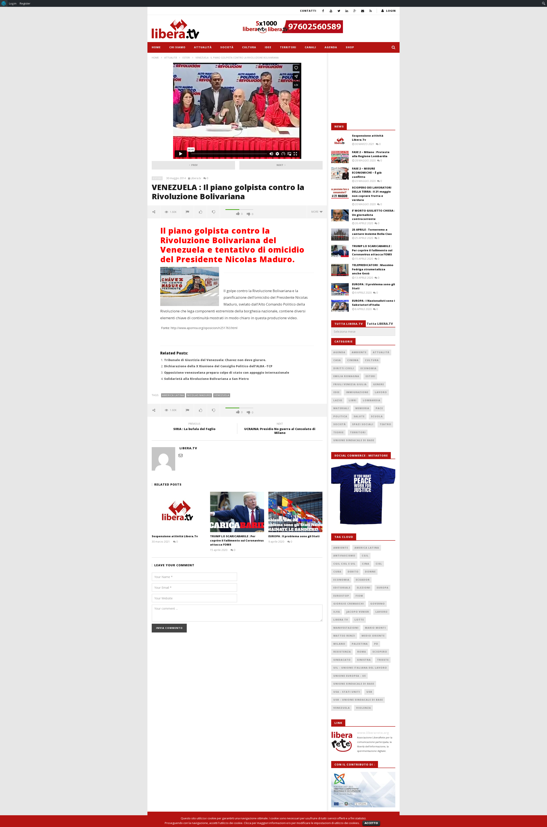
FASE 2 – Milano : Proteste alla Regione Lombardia (371, 154)
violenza (363, 707)
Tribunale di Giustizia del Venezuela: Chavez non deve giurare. (215, 360)
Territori (288, 47)
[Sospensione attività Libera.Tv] (179, 512)
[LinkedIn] (347, 11)
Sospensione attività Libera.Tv (175, 536)
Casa (337, 360)
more (315, 212)
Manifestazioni (346, 627)
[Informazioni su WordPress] (3, 3)
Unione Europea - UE (349, 675)
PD (376, 643)
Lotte (359, 619)
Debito (353, 571)
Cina (365, 563)
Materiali (341, 408)
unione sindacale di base (353, 683)
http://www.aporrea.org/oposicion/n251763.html (204, 328)
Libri (352, 400)
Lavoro (381, 392)
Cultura (249, 47)
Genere (378, 384)
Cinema (353, 360)
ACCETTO (371, 823)
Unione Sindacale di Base (353, 440)
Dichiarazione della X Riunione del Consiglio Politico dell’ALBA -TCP (218, 366)
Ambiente (359, 352)
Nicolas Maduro (199, 395)
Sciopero (379, 651)
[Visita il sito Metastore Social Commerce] (317, 26)
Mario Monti (375, 627)
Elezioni (363, 587)
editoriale (341, 587)
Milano (339, 643)
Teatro (385, 424)
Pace (379, 408)
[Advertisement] (363, 88)
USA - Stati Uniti (346, 691)
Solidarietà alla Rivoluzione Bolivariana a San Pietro (206, 379)
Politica (340, 416)
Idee (268, 47)
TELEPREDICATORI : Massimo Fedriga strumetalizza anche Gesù (372, 269)
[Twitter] (339, 11)
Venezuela (221, 395)
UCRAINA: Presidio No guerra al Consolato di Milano (279, 429)
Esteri (186, 57)
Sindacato (342, 659)
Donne (370, 571)
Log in (12, 3)
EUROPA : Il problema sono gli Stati (293, 536)
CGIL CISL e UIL (344, 563)
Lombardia (371, 400)
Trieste (383, 659)
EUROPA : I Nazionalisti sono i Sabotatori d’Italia (373, 303)
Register (25, 3)
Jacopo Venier (357, 611)
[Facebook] (323, 11)
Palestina (360, 643)
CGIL (365, 555)
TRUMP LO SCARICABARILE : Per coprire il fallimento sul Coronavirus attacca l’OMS (237, 540)
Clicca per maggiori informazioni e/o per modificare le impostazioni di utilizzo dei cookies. (302, 823)
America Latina (173, 395)
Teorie (338, 432)
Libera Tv (340, 619)
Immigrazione (357, 392)
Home (156, 47)
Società (227, 47)
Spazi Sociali (362, 424)
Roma (361, 651)
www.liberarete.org (373, 733)
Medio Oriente (373, 635)
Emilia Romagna (346, 376)
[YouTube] (331, 11)
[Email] (363, 11)
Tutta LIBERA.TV (380, 324)
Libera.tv (196, 178)
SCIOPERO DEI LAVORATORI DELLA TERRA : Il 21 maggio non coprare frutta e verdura (371, 194)
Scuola (377, 416)
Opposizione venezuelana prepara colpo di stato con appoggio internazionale (226, 372)
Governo (377, 603)
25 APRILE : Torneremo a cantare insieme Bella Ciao (372, 232)
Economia (368, 368)
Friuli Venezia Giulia (350, 384)
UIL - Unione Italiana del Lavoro (360, 667)
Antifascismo (344, 555)
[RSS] (371, 11)
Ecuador (363, 579)
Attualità (203, 47)
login (391, 11)
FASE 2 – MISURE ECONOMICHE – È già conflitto (367, 173)
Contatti (308, 11)
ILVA (336, 611)
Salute (359, 416)
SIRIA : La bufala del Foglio (194, 427)
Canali (310, 47)
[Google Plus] (355, 11)
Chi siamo (177, 47)
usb (369, 691)
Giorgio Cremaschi (348, 603)
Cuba (337, 571)
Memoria (362, 408)
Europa (382, 587)
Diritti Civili (343, 368)
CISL (379, 563)
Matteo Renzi (344, 635)
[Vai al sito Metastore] (363, 494)
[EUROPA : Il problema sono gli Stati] (295, 512)
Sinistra (364, 659)
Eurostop (341, 595)
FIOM (359, 595)
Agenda (331, 47)
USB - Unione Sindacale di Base (358, 699)
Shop (350, 47)
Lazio (337, 400)
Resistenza (342, 651)
